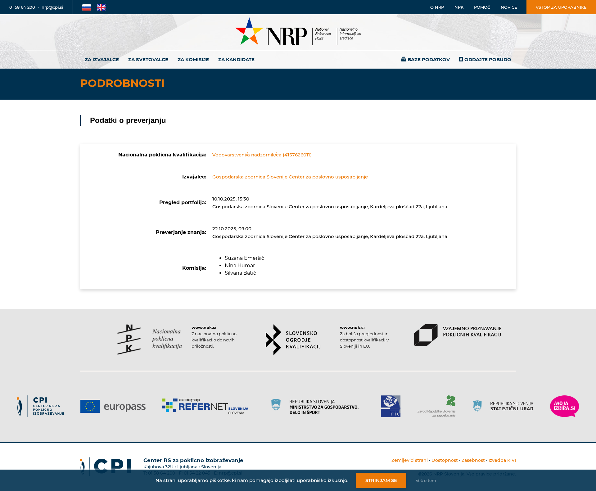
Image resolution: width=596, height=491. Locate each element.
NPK (458, 7)
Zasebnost (473, 460)
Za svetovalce (148, 59)
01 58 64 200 (22, 7)
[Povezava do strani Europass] (115, 406)
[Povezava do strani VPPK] (457, 335)
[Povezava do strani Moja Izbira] (564, 406)
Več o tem (426, 480)
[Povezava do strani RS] (317, 406)
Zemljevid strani (409, 460)
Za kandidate (236, 59)
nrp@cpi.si (52, 7)
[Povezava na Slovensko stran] (86, 7)
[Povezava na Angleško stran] (101, 7)
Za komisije (193, 59)
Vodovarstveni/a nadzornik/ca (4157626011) (262, 155)
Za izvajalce (102, 59)
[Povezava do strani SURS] (505, 406)
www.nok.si (352, 327)
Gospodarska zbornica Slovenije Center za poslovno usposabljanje (290, 177)
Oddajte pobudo (487, 59)
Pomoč (482, 7)
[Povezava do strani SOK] (293, 339)
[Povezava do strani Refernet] (207, 406)
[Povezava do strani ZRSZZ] (439, 406)
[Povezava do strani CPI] (43, 406)
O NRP (437, 7)
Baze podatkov (429, 59)
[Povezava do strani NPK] (149, 339)
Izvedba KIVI (502, 460)
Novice (509, 7)
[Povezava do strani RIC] (393, 406)
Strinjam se (381, 480)
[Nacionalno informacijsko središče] (298, 32)
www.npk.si (204, 327)
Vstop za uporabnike (561, 7)
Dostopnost (444, 460)
